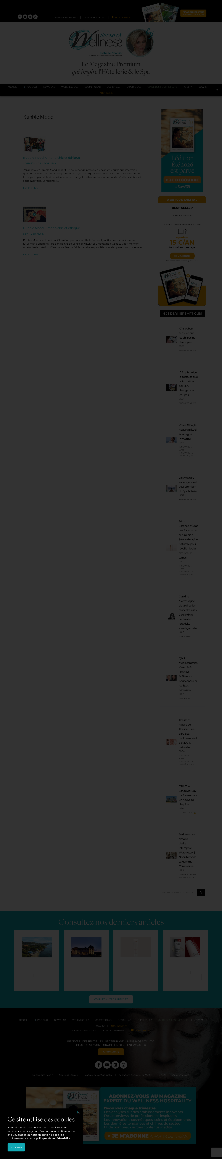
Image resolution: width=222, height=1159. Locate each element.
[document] (111, 579)
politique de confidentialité (53, 1138)
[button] (79, 1112)
